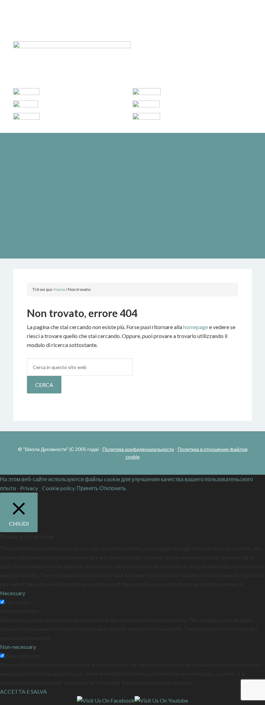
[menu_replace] (132, 151)
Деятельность (132, 197)
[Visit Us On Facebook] (106, 700)
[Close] (132, 253)
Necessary (18, 602)
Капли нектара (132, 188)
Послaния (132, 233)
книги (132, 224)
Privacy (29, 488)
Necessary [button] (12, 593)
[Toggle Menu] (132, 139)
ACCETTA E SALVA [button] (23, 691)
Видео (133, 206)
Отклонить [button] (112, 488)
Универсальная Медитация (132, 179)
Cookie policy (58, 488)
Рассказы (132, 215)
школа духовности (132, 24)
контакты (132, 242)
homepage (195, 327)
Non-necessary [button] (18, 646)
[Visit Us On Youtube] (161, 700)
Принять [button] (87, 488)
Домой (132, 161)
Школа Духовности (133, 170)
